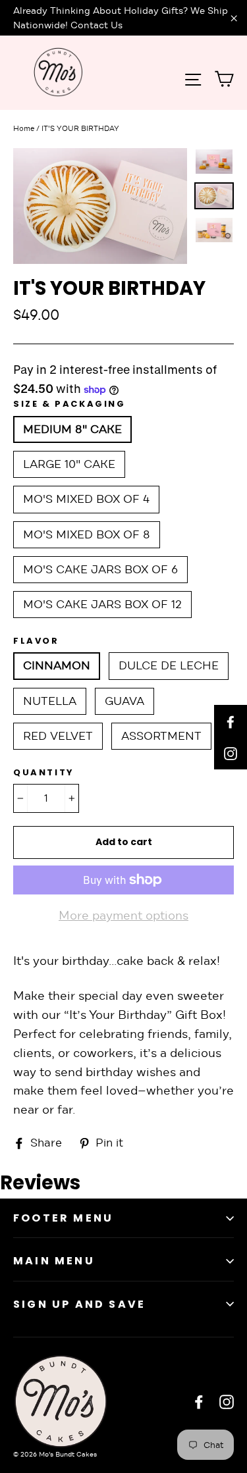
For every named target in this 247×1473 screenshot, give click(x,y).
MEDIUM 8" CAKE (72, 429)
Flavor (36, 641)
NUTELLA (49, 701)
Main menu (54, 1260)
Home (23, 128)
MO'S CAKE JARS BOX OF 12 (102, 604)
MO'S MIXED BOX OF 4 (86, 499)
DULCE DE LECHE (169, 666)
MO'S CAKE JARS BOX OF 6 (100, 570)
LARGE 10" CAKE (69, 464)
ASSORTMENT (161, 736)
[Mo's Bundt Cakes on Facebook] (199, 1401)
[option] (100, 206)
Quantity (43, 772)
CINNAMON (56, 666)
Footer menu (63, 1218)
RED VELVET (58, 736)
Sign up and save (79, 1304)
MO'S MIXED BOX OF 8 (86, 535)
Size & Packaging (69, 404)
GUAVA (124, 701)
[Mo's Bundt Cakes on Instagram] (226, 1401)
